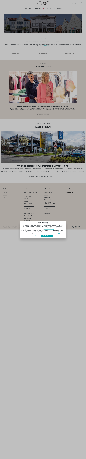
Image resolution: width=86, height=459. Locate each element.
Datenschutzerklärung (49, 229)
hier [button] (59, 233)
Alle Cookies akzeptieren (46, 235)
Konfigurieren (36, 235)
